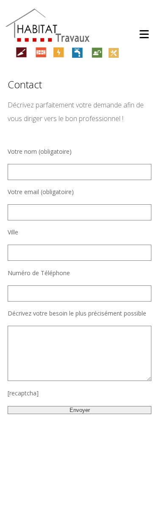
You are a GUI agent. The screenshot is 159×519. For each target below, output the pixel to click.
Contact (25, 84)
